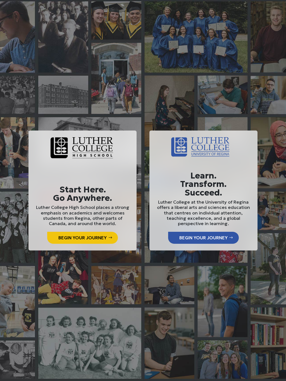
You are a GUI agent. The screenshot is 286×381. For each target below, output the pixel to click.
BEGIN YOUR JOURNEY (82, 237)
